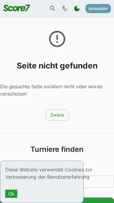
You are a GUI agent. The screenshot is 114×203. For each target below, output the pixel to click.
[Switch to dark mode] (77, 8)
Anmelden (98, 8)
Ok (11, 193)
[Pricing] (65, 8)
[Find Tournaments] (53, 8)
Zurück (57, 114)
